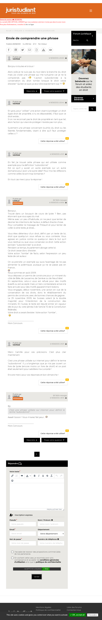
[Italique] (39, 476)
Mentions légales (43, 607)
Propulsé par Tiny (54, 509)
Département (43, 529)
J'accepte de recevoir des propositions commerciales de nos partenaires (37, 553)
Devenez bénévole (79, 98)
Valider (37, 577)
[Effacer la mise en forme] (51, 476)
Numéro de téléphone (47, 539)
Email (12, 529)
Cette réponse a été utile (54, 140)
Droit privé (18, 30)
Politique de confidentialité (48, 610)
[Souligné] (43, 476)
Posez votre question (53, 91)
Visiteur (44, 44)
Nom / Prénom (44, 520)
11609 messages (61, 200)
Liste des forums (74, 607)
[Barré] (47, 476)
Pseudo (13, 520)
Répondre (30, 91)
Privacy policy (52, 618)
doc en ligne (30, 24)
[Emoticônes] (12, 480)
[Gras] (34, 476)
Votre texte (14, 472)
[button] (28, 476)
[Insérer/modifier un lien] (12, 476)
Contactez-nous (74, 610)
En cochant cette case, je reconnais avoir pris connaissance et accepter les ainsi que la (37, 560)
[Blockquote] (22, 476)
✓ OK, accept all (77, 615)
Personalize (92, 615)
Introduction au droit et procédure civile (39, 30)
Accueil (8, 30)
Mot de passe (15, 539)
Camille (16, 201)
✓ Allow (45, 569)
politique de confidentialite (48, 562)
